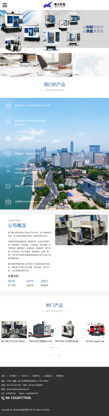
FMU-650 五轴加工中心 (41, 341)
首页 (3, 376)
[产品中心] (18, 65)
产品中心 (24, 376)
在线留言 (48, 376)
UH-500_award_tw (94, 341)
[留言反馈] (54, 65)
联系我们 (60, 376)
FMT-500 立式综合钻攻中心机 (70, 341)
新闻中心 (36, 376)
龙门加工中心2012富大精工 (15, 341)
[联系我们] (91, 65)
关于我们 (13, 376)
